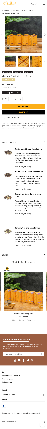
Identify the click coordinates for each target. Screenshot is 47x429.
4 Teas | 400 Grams (11, 93)
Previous (2, 35)
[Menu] (44, 3)
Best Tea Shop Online (23, 422)
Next (45, 35)
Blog (4, 372)
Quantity (4, 99)
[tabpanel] (23, 294)
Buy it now (23, 112)
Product (16, 11)
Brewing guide (7, 379)
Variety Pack (8, 80)
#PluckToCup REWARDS (11, 376)
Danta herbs (6, 11)
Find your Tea (7, 382)
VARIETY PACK (26, 11)
